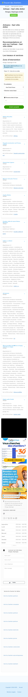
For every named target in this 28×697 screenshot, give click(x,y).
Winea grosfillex (18, 392)
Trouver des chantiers (12, 2)
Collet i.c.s (16, 286)
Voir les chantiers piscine (10, 638)
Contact (19, 692)
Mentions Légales (11, 692)
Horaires (14, 545)
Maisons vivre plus (18, 188)
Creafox (16, 214)
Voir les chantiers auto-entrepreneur (13, 655)
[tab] (14, 117)
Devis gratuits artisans (17, 6)
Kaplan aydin (17, 414)
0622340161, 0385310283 (9, 510)
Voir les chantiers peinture (11, 596)
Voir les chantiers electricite (11, 630)
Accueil (7, 6)
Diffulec (16, 136)
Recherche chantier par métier (12, 591)
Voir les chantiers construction (12, 647)
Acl (14, 338)
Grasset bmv (17, 171)
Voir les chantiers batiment (11, 664)
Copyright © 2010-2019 (11, 687)
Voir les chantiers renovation (11, 604)
